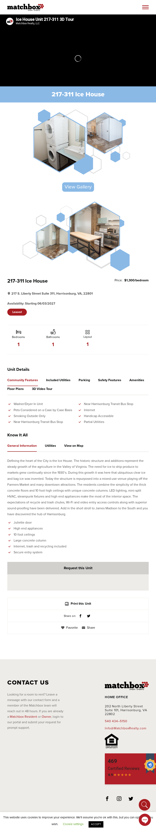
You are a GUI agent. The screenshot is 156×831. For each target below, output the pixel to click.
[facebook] (107, 799)
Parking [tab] (84, 380)
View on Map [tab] (73, 446)
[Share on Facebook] (80, 616)
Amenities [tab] (136, 380)
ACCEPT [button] (96, 824)
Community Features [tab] (22, 380)
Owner (46, 717)
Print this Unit (81, 604)
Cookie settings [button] (73, 824)
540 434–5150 (116, 721)
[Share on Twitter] (88, 616)
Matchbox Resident (23, 717)
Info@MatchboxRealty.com (125, 728)
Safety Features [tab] (109, 380)
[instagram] (119, 799)
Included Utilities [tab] (58, 380)
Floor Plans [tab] (15, 389)
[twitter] (131, 799)
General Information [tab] (22, 446)
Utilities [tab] (50, 446)
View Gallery (78, 187)
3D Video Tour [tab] (42, 389)
